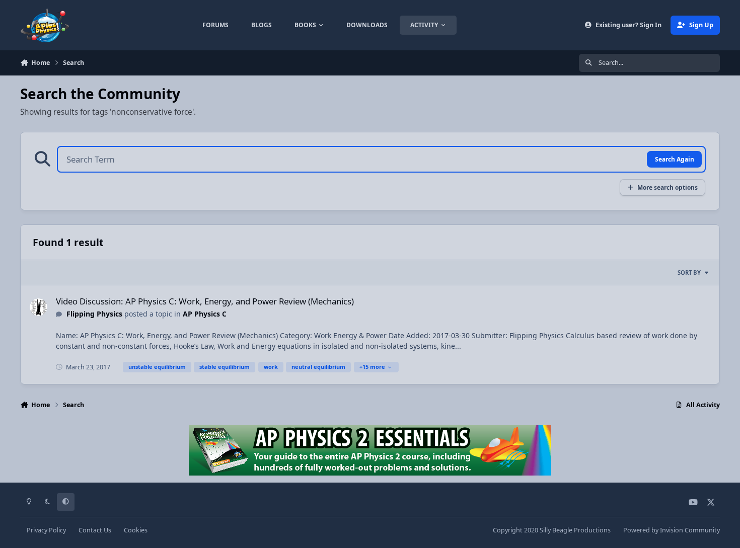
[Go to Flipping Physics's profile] (38, 307)
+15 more (372, 366)
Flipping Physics (94, 314)
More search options (667, 187)
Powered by (671, 530)
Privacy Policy (46, 530)
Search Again (674, 159)
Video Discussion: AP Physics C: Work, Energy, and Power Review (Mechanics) (205, 301)
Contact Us (95, 530)
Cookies (135, 530)
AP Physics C (205, 314)
